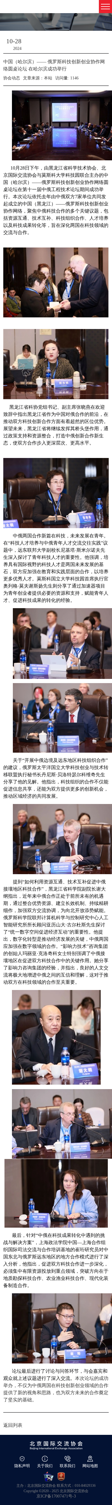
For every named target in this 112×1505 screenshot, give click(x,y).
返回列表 (12, 1425)
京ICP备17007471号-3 (56, 1496)
